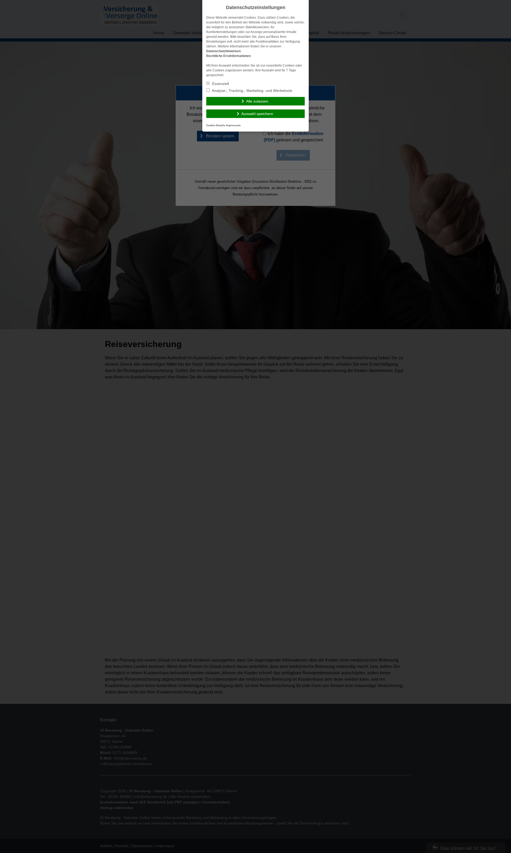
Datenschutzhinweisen (223, 51)
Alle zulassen (257, 101)
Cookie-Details (215, 125)
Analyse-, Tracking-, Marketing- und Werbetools (251, 90)
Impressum (233, 125)
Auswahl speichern (257, 114)
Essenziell (220, 83)
